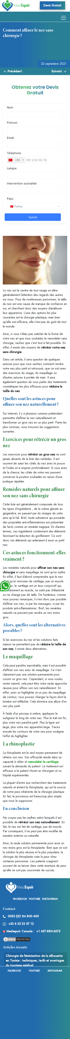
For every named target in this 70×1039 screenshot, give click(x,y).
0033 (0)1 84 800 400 (23, 916)
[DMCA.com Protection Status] (17, 939)
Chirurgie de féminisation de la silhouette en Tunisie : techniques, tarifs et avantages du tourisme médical (35, 961)
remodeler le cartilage (43, 762)
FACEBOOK (20, 899)
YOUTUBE (34, 899)
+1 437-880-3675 (48, 931)
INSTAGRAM (50, 899)
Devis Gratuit (52, 5)
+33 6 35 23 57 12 (21, 924)
